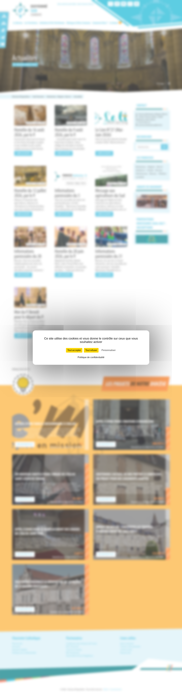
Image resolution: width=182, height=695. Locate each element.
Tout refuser (91, 350)
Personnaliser (109, 350)
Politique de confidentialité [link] (91, 357)
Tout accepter (74, 350)
